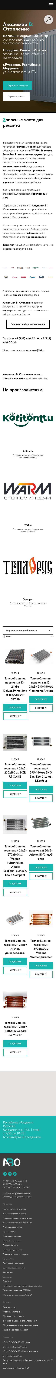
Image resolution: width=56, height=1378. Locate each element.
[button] (28, 771)
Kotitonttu (28, 898)
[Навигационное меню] (51, 4)
